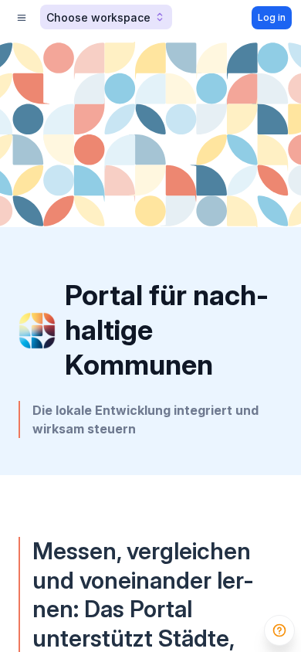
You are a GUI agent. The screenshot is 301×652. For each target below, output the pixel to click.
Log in (272, 17)
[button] (106, 17)
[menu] (21, 18)
